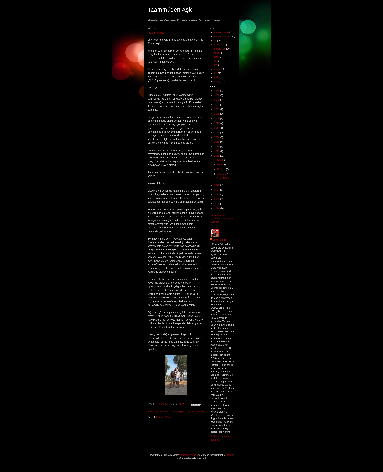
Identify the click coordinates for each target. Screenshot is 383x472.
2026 (217, 208)
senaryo (217, 81)
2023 (217, 199)
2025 (217, 203)
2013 (217, 132)
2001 (217, 104)
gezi (215, 77)
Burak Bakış (219, 239)
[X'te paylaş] (196, 405)
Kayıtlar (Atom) (164, 417)
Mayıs (220, 164)
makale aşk (219, 48)
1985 (217, 90)
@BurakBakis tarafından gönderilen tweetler (221, 218)
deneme (217, 44)
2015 (217, 141)
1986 (217, 95)
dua (215, 73)
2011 (217, 128)
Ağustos (221, 174)
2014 (217, 137)
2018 (217, 155)
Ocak (220, 160)
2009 (217, 118)
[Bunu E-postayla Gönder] (192, 405)
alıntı (216, 57)
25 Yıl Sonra (156, 33)
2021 (217, 194)
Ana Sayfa (177, 411)
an (214, 60)
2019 (217, 185)
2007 (217, 109)
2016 (217, 146)
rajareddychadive (189, 455)
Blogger (230, 455)
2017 (217, 151)
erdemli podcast (221, 36)
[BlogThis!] (194, 405)
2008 (217, 113)
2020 (217, 189)
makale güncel (221, 32)
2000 (217, 100)
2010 (217, 123)
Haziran (221, 169)
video (216, 52)
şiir (214, 40)
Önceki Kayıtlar (196, 411)
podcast (217, 69)
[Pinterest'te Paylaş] (200, 405)
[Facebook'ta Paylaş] (198, 405)
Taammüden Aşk (170, 9)
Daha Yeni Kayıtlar (158, 411)
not (215, 65)
